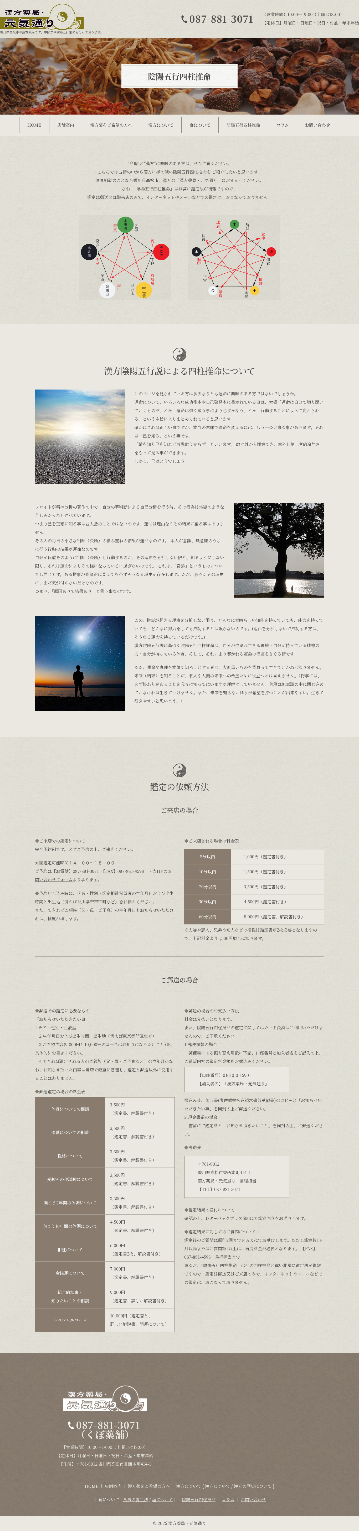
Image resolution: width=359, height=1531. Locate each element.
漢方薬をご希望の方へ (111, 125)
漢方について (160, 125)
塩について (162, 1499)
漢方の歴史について (253, 1486)
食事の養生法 (135, 1499)
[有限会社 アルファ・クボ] (52, 17)
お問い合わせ (317, 125)
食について (200, 125)
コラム (282, 125)
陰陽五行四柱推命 (243, 125)
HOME (34, 125)
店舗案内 (65, 125)
